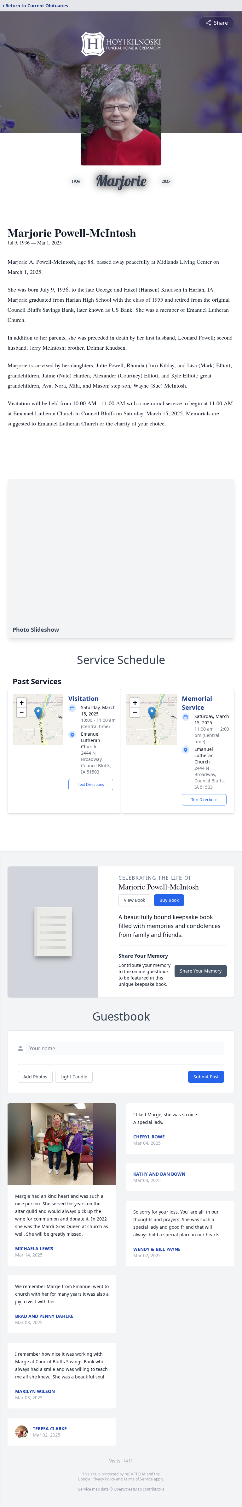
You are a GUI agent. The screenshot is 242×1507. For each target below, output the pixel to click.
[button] (38, 713)
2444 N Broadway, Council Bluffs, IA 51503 (96, 762)
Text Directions (91, 784)
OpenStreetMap (128, 1489)
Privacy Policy (103, 1479)
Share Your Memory (201, 971)
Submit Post (206, 1077)
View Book (134, 900)
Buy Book (169, 900)
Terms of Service (138, 1479)
